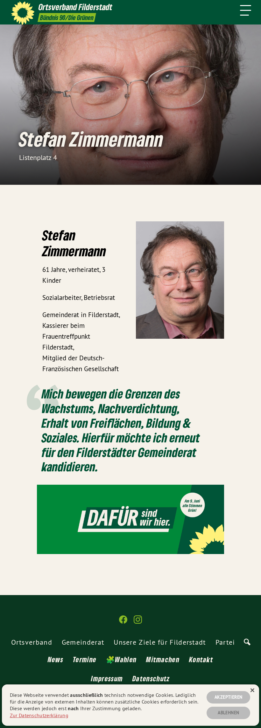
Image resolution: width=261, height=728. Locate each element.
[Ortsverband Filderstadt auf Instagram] (137, 622)
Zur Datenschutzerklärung (39, 715)
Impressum (107, 678)
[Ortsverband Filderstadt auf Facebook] (123, 622)
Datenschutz (151, 678)
